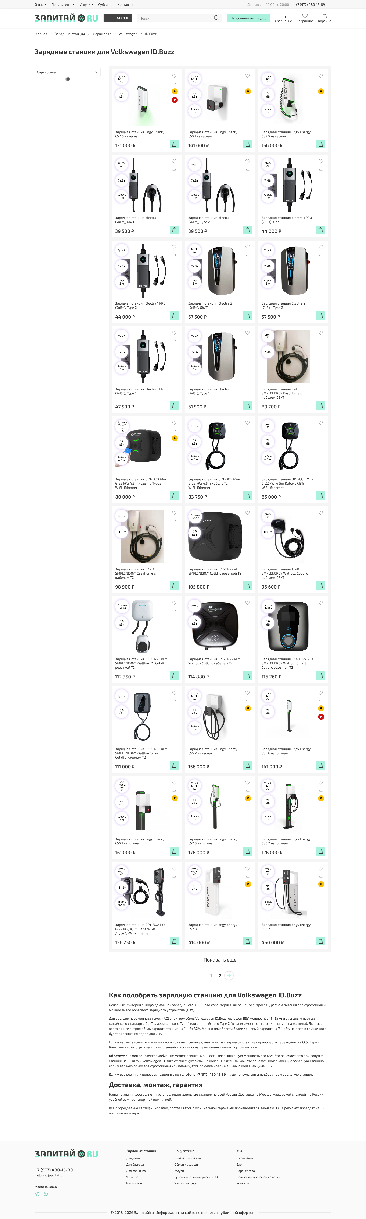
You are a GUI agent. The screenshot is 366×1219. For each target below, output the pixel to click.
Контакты (125, 4)
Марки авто (101, 34)
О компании (244, 1158)
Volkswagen (128, 34)
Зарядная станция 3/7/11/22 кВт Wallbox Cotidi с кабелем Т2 (214, 661)
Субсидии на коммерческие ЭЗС (196, 1177)
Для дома (133, 1158)
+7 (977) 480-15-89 (310, 4)
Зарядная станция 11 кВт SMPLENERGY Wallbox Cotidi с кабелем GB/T (285, 573)
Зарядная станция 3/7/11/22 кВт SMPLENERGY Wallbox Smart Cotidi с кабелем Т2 (141, 753)
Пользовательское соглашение (258, 1177)
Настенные (134, 1183)
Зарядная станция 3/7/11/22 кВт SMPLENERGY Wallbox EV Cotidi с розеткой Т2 (141, 663)
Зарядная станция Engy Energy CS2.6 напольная (286, 751)
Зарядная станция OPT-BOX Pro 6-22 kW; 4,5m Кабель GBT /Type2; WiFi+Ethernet (140, 929)
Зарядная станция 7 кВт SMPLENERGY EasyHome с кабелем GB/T (282, 393)
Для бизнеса (135, 1164)
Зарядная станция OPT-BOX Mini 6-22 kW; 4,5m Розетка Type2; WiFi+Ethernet (141, 483)
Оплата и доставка (187, 1158)
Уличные (132, 1177)
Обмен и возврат (186, 1164)
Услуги (179, 1171)
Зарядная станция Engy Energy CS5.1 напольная (139, 841)
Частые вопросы (185, 1183)
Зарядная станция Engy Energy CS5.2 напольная (286, 841)
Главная (41, 34)
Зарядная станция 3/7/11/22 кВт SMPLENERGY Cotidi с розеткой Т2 (214, 571)
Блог (239, 1164)
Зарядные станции (70, 34)
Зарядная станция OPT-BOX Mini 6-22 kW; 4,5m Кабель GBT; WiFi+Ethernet (287, 483)
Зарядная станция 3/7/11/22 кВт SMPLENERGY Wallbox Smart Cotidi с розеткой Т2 (287, 663)
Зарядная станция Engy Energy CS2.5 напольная (212, 841)
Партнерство (245, 1171)
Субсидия (105, 4)
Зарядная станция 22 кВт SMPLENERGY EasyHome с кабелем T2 (135, 573)
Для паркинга (136, 1171)
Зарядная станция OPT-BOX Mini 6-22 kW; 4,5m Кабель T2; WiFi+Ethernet (214, 483)
